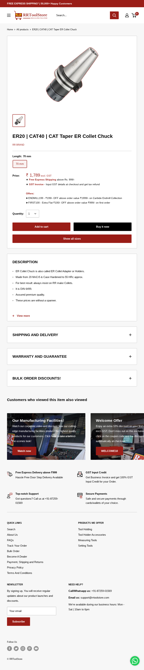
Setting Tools (85, 545)
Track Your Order (17, 545)
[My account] (127, 15)
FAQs (10, 540)
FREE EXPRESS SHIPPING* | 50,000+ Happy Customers (39, 3)
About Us (12, 534)
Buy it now (102, 226)
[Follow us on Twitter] (16, 648)
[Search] (114, 15)
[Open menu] (9, 15)
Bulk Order (13, 551)
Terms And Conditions (19, 572)
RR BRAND (18, 144)
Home (10, 29)
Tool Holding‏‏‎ (85, 529)
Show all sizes (72, 238)
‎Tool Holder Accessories (92, 534)
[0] (134, 15)
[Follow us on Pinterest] (29, 648)
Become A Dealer (17, 556)
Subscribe (18, 621)
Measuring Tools (87, 540)
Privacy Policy (15, 567)
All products (23, 29)
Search (11, 529)
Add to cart (41, 226)
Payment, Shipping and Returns (25, 562)
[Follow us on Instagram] (22, 648)
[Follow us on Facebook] (9, 648)
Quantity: (18, 213)
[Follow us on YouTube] (36, 648)
